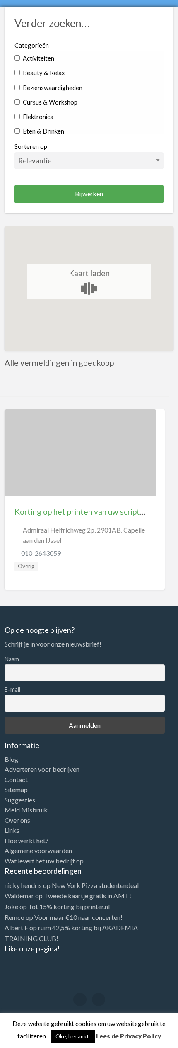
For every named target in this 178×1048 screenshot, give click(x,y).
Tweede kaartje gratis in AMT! (87, 896)
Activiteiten (38, 58)
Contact (16, 779)
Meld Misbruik (26, 810)
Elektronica (37, 116)
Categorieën (31, 45)
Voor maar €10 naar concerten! (78, 917)
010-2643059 (41, 553)
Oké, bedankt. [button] (72, 1036)
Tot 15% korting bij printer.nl (69, 906)
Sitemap (16, 789)
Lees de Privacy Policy (128, 1036)
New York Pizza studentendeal (95, 885)
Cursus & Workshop (49, 102)
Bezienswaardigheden (52, 87)
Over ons (17, 820)
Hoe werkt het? (26, 840)
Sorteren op (30, 146)
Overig (26, 566)
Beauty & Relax (43, 72)
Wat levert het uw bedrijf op (44, 861)
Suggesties (20, 800)
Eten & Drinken (43, 131)
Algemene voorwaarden (38, 850)
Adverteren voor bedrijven (42, 769)
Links (12, 830)
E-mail (12, 689)
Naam (12, 659)
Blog (11, 759)
